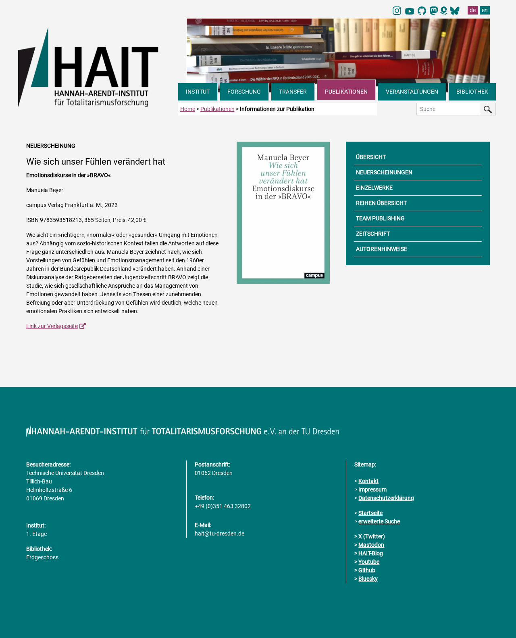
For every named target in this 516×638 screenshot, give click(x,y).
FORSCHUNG (244, 91)
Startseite (370, 513)
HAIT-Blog (370, 553)
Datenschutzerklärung (386, 498)
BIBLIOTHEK (472, 91)
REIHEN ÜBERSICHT (381, 203)
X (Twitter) (371, 536)
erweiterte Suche (379, 521)
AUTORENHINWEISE (381, 249)
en (485, 10)
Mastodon (371, 545)
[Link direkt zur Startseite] (98, 66)
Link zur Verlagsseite (52, 326)
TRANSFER (293, 91)
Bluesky (368, 578)
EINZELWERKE (374, 187)
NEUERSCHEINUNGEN (384, 172)
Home (187, 109)
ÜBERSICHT (371, 157)
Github (366, 570)
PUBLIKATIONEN (346, 91)
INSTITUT (198, 91)
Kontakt (368, 481)
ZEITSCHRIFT (373, 233)
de (473, 10)
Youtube (368, 562)
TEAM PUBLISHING (380, 218)
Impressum (372, 489)
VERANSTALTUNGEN (412, 91)
